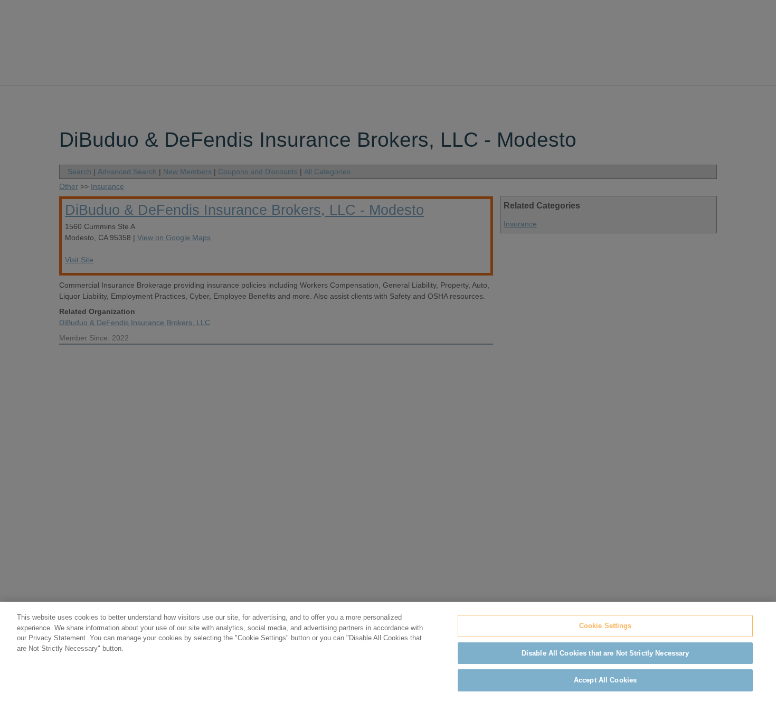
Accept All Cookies (605, 680)
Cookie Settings (605, 626)
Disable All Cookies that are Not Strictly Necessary (605, 653)
